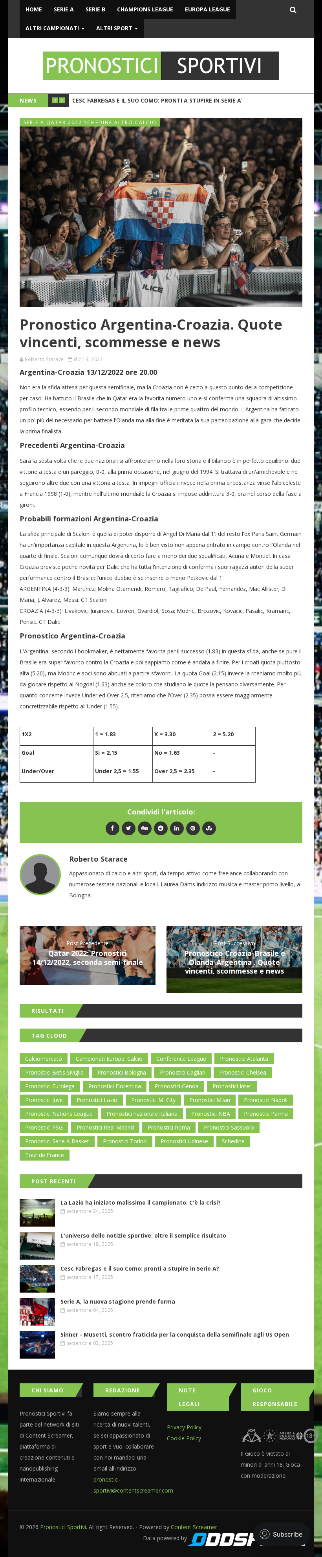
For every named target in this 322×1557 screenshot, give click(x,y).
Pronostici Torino (125, 1141)
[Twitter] (128, 828)
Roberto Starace (44, 359)
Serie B (95, 9)
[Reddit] (161, 828)
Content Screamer (194, 1527)
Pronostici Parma (266, 1113)
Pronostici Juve (44, 1100)
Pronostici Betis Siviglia (54, 1072)
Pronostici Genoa (177, 1086)
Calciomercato (43, 1058)
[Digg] (145, 828)
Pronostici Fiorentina (114, 1086)
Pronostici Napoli (265, 1100)
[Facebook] (112, 828)
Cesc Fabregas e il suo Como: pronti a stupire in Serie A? (158, 100)
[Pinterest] (193, 828)
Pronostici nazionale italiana (141, 1113)
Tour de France (44, 1155)
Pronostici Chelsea (242, 1072)
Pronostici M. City (153, 1100)
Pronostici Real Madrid (105, 1127)
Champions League (145, 9)
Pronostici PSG (44, 1127)
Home (34, 9)
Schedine (233, 1141)
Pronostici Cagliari (182, 1072)
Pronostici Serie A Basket (57, 1141)
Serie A (64, 9)
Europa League (207, 9)
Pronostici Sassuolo (229, 1127)
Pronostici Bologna (121, 1072)
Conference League (181, 1058)
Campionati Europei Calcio (109, 1058)
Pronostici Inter (231, 1086)
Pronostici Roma (169, 1127)
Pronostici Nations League (59, 1113)
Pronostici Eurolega (50, 1086)
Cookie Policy (184, 1438)
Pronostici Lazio (97, 1100)
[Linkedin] (177, 828)
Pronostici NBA (210, 1113)
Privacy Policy (184, 1427)
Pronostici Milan (209, 1100)
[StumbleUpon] (209, 828)
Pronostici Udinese (184, 1141)
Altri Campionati (53, 28)
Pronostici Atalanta (244, 1058)
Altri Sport (115, 28)
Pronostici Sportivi (63, 1527)
